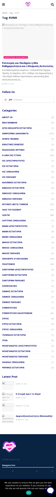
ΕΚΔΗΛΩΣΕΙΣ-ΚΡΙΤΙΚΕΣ (13, 149)
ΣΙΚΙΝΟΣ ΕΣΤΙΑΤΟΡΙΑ (12, 291)
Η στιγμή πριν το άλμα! (28, 394)
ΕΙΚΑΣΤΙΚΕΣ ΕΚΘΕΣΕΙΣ (13, 144)
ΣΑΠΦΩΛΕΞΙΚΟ (9, 286)
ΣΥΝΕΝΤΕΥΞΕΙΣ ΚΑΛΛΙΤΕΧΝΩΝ (17, 313)
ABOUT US (7, 117)
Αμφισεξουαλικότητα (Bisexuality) (34, 416)
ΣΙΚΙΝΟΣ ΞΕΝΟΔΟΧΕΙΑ (13, 296)
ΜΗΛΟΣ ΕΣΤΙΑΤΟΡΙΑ (12, 242)
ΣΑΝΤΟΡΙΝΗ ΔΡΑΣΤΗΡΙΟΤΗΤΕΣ (17, 269)
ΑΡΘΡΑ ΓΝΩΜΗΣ (10, 139)
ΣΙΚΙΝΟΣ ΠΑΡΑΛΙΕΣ (11, 302)
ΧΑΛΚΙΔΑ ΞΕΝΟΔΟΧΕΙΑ (13, 362)
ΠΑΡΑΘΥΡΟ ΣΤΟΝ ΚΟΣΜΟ (15, 258)
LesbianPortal (14, 459)
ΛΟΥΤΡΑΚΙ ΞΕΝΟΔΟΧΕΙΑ (14, 220)
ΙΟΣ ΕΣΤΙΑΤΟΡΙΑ (10, 166)
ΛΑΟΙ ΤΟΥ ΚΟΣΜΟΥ (11, 209)
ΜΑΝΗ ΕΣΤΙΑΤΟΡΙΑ (11, 231)
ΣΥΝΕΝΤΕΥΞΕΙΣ (9, 307)
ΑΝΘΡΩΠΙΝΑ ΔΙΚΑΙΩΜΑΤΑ (15, 57)
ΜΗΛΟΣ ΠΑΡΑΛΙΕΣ (11, 253)
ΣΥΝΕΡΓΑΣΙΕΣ (44, 471)
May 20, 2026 (22, 384)
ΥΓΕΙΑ (5, 340)
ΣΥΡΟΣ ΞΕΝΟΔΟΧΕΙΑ (12, 329)
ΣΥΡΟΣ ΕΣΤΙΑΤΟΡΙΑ (12, 324)
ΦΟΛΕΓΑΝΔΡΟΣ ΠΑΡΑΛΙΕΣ (15, 356)
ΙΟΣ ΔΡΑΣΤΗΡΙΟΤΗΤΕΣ (13, 160)
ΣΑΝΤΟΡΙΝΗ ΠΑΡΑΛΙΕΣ (13, 280)
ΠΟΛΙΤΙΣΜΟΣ (8, 264)
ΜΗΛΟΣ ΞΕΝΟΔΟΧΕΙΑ (12, 247)
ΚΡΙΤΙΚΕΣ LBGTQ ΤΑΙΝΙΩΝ (15, 204)
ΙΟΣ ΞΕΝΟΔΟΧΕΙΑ (10, 171)
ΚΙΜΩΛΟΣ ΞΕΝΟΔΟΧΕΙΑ (13, 193)
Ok (28, 493)
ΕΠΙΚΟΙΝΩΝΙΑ (8, 475)
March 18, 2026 (23, 406)
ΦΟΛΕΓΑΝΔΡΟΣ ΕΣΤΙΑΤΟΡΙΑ (16, 351)
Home (4, 13)
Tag (10, 13)
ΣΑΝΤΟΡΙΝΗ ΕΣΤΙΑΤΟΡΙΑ (14, 275)
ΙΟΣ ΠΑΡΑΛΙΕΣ (9, 177)
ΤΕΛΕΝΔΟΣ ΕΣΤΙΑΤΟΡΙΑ (14, 335)
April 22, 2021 (8, 84)
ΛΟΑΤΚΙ (6, 215)
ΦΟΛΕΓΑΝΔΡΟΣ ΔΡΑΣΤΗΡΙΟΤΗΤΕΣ (19, 345)
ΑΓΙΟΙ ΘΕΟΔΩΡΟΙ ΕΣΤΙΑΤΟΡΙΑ (17, 128)
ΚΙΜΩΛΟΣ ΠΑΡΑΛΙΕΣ (12, 198)
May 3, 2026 (21, 398)
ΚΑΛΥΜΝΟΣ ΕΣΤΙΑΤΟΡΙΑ (14, 182)
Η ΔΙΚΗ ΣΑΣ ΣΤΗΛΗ (11, 155)
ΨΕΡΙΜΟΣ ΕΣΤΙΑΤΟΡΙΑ (13, 367)
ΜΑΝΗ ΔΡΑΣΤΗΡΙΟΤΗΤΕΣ (15, 226)
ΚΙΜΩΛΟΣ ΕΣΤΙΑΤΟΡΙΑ (13, 188)
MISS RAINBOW (9, 122)
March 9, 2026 (22, 420)
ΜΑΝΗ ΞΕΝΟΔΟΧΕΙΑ (12, 237)
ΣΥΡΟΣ (5, 318)
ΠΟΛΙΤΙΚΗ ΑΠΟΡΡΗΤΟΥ (25, 471)
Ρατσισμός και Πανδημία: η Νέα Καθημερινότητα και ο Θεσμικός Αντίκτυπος (27, 64)
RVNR (17, 13)
